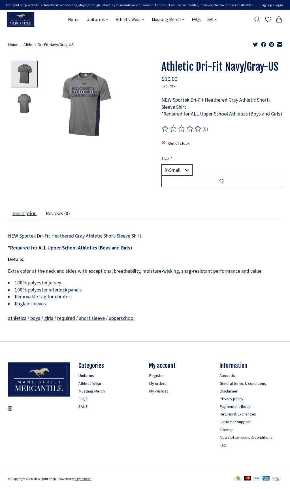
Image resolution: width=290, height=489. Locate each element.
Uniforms (86, 375)
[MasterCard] (247, 478)
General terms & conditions (242, 383)
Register (156, 375)
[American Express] (266, 478)
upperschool (122, 318)
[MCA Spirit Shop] (21, 19)
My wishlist (158, 391)
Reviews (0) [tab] (58, 213)
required (66, 318)
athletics (17, 318)
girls (48, 318)
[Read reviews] (182, 129)
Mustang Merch (91, 391)
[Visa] (257, 478)
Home (74, 19)
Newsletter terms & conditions (245, 437)
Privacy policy (231, 398)
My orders (158, 383)
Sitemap (226, 429)
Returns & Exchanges (237, 414)
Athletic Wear (89, 383)
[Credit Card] (238, 478)
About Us (227, 375)
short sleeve (92, 318)
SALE (212, 19)
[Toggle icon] (257, 19)
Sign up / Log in (272, 5)
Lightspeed (83, 479)
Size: (166, 158)
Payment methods (235, 406)
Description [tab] (24, 213)
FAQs (196, 19)
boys (35, 318)
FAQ (223, 445)
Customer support (235, 421)
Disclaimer (228, 391)
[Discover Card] (275, 478)
